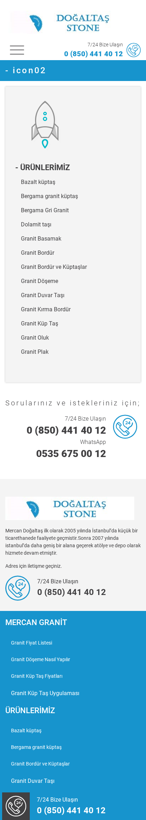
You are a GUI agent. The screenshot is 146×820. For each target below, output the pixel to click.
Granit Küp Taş (39, 323)
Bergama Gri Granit (45, 210)
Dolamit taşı (36, 224)
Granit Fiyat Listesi (31, 643)
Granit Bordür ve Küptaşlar (54, 267)
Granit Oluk (35, 337)
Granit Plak (35, 351)
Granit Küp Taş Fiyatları (36, 676)
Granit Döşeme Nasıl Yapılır (40, 659)
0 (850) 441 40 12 (93, 54)
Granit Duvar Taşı (42, 295)
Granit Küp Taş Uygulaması (45, 693)
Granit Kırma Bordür (46, 309)
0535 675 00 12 (71, 454)
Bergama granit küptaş (49, 196)
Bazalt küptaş (38, 182)
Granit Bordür (37, 252)
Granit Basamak (41, 238)
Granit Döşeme (39, 281)
